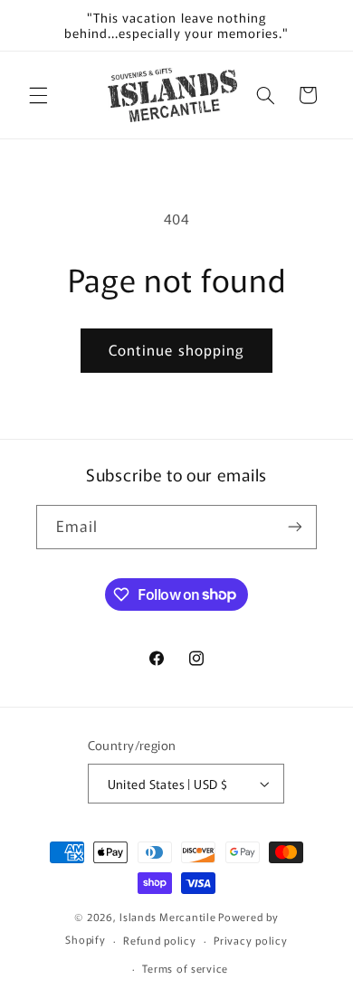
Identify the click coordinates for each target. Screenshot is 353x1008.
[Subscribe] (295, 527)
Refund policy (159, 940)
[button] (38, 95)
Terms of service (185, 968)
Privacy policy (250, 940)
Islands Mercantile (167, 916)
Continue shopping (176, 349)
